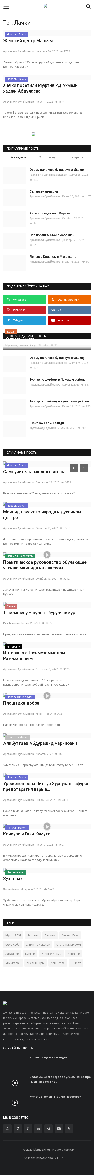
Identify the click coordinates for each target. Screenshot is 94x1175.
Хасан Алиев (11, 889)
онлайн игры (35, 963)
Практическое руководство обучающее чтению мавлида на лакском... (45, 565)
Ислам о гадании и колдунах (49, 1057)
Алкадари (12, 954)
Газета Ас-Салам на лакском (48, 174)
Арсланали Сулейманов (18, 51)
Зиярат (76, 963)
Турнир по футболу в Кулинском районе (59, 401)
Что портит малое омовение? (52, 235)
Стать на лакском (68, 944)
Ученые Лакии (51, 954)
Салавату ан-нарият (44, 191)
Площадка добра (21, 703)
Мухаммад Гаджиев (43, 428)
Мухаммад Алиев (16, 345)
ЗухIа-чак (13, 878)
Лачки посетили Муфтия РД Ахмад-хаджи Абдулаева (40, 88)
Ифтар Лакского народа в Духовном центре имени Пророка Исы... (60, 1079)
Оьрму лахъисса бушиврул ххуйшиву (57, 169)
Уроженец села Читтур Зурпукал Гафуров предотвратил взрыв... (46, 786)
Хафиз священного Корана (50, 213)
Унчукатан (13, 963)
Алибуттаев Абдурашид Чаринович (40, 743)
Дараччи (74, 954)
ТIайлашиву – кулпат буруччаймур (39, 612)
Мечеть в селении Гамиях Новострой (55, 1096)
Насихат (32, 935)
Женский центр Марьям (28, 40)
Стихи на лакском (38, 944)
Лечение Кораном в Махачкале (53, 256)
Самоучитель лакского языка (34, 471)
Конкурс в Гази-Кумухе (26, 834)
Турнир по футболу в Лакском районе (57, 379)
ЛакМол (50, 935)
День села (57, 963)
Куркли (30, 954)
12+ (64, 1158)
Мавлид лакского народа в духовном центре (42, 514)
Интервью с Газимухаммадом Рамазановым (34, 655)
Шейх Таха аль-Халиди (47, 423)
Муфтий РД (13, 935)
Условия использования (41, 1158)
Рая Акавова (11, 623)
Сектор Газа (70, 935)
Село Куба (12, 944)
